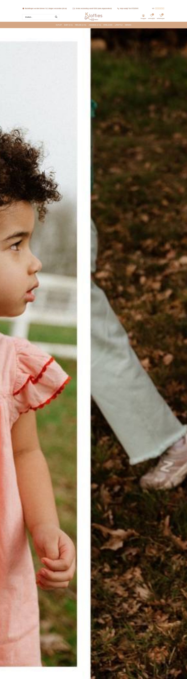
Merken (128, 25)
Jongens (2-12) (95, 25)
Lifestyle (119, 25)
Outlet (59, 25)
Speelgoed (107, 25)
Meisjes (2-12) (80, 25)
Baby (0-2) (68, 25)
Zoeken (56, 17)
